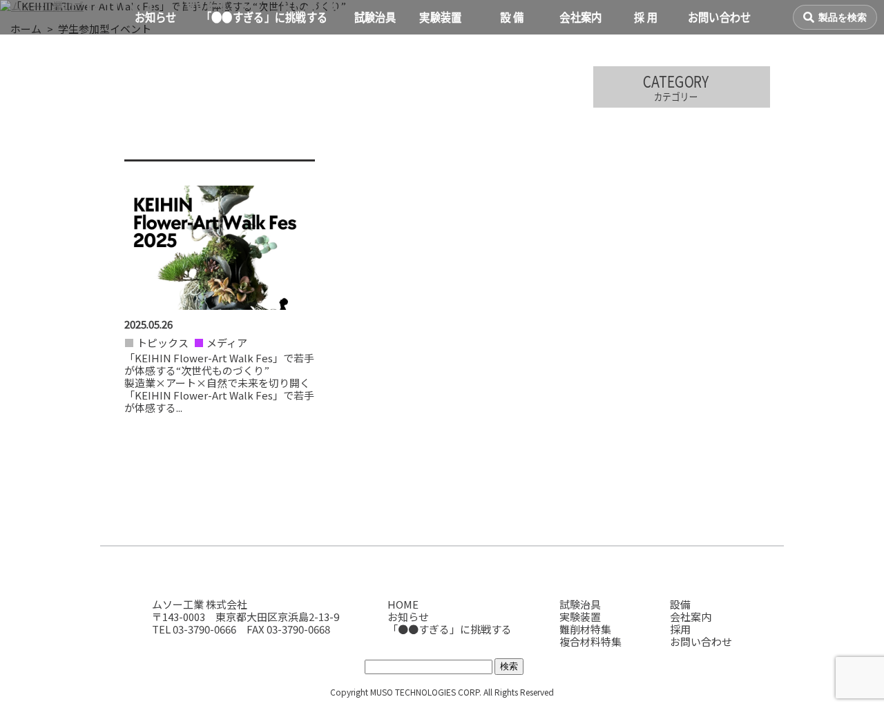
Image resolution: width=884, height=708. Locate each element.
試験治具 (580, 604)
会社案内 (690, 616)
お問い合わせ (701, 641)
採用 (680, 629)
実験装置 (580, 616)
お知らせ (408, 616)
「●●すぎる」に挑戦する (449, 629)
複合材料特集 (590, 641)
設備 (680, 604)
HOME (403, 604)
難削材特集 (585, 629)
